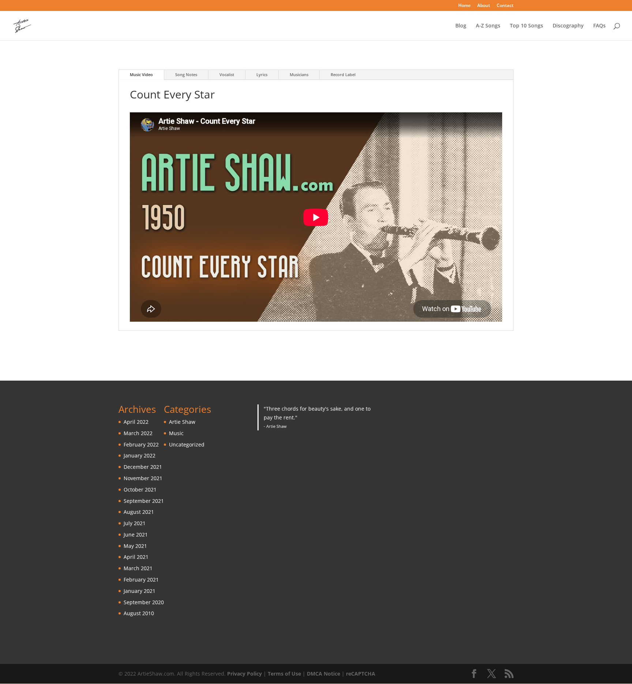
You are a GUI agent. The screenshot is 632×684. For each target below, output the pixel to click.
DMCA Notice (323, 673)
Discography (568, 26)
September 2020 (144, 602)
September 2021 (144, 500)
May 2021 (135, 545)
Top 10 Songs (526, 26)
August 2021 (139, 511)
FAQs (599, 26)
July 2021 (135, 523)
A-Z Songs (488, 26)
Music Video (141, 74)
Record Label (343, 74)
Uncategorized (186, 444)
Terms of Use (284, 673)
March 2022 (138, 433)
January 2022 (139, 455)
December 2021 (143, 466)
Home (464, 5)
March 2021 (138, 568)
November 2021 (143, 478)
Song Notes (186, 74)
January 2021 (139, 590)
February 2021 (141, 579)
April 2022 (136, 421)
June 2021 (136, 534)
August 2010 (139, 613)
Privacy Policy (244, 673)
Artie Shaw (182, 421)
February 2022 (141, 444)
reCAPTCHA (360, 673)
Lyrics (261, 74)
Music (176, 433)
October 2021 (140, 489)
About (483, 5)
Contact (505, 5)
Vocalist (226, 74)
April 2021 (136, 556)
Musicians (299, 74)
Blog (460, 26)
